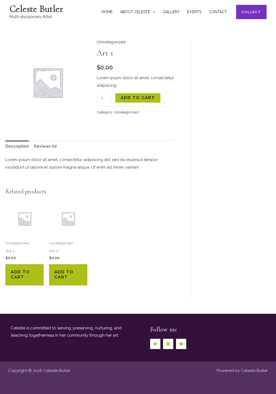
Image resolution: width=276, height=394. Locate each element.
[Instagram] (168, 344)
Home (107, 12)
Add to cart (138, 97)
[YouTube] (181, 344)
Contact (218, 12)
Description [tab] (17, 146)
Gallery (171, 12)
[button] (251, 12)
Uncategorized (111, 42)
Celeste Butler (36, 9)
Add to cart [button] (20, 275)
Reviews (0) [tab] (45, 146)
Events (194, 12)
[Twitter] (155, 344)
